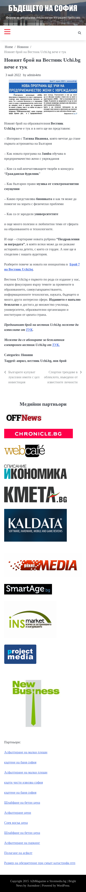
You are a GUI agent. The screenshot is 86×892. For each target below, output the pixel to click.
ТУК (29, 330)
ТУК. (56, 345)
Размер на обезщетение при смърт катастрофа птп (39, 863)
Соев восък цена (16, 822)
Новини (27, 355)
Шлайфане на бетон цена (22, 802)
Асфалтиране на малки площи (25, 752)
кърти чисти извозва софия (23, 782)
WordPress (63, 885)
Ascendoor (33, 885)
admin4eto (34, 75)
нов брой (59, 361)
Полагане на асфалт (18, 853)
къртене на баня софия (20, 762)
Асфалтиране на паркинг (22, 843)
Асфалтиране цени (17, 812)
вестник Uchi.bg (39, 361)
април (21, 361)
